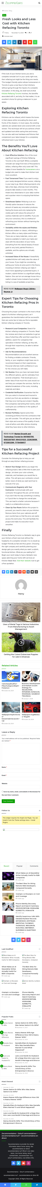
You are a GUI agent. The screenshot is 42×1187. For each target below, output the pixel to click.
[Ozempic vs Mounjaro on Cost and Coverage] (8, 897)
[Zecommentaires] (14, 3)
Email (4, 775)
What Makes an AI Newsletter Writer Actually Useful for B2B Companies (27, 875)
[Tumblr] (15, 571)
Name (4, 767)
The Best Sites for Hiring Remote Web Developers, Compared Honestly (26, 886)
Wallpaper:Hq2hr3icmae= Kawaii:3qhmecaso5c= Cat (11, 718)
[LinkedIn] (11, 571)
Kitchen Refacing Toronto (11, 93)
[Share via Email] (32, 571)
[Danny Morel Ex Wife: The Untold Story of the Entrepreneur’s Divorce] (8, 1069)
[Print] (36, 571)
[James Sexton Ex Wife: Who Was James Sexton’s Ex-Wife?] (8, 1026)
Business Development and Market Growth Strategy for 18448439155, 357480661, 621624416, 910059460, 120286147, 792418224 (31, 690)
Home (6, 11)
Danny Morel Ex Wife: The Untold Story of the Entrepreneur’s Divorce (25, 1068)
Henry (7, 33)
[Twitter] (7, 571)
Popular (20, 866)
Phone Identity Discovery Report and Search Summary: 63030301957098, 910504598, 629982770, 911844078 (31, 999)
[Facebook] (3, 571)
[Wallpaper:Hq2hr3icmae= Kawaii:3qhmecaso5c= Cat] (11, 707)
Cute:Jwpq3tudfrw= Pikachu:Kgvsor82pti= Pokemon (10, 686)
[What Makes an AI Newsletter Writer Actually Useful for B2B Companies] (8, 876)
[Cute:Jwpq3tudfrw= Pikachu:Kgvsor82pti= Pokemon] (11, 676)
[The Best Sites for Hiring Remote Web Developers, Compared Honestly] (8, 886)
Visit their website (24, 561)
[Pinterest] (20, 571)
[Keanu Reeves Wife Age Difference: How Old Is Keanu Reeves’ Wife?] (8, 1036)
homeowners (31, 169)
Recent (6, 866)
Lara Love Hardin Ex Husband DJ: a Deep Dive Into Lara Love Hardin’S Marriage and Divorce (27, 1058)
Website (4, 783)
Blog (10, 11)
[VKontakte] (28, 571)
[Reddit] (24, 571)
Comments (34, 866)
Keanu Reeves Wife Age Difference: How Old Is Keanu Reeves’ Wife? (27, 1035)
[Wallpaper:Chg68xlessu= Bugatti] (31, 707)
